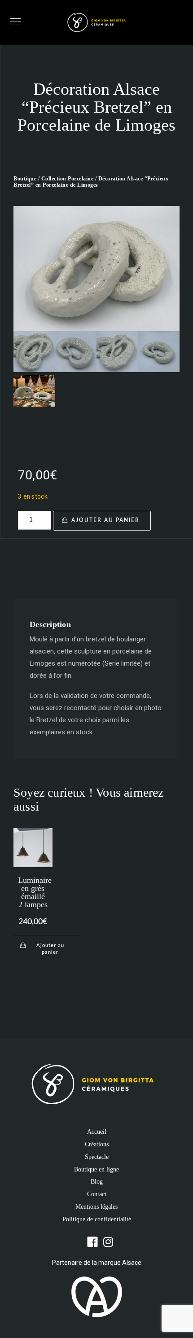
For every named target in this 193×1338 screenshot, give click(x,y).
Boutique (24, 178)
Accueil (96, 1131)
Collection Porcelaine (67, 178)
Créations (97, 1144)
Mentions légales (96, 1206)
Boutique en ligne (96, 1169)
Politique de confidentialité (96, 1219)
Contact (96, 1194)
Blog (97, 1181)
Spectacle (97, 1157)
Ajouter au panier (105, 520)
